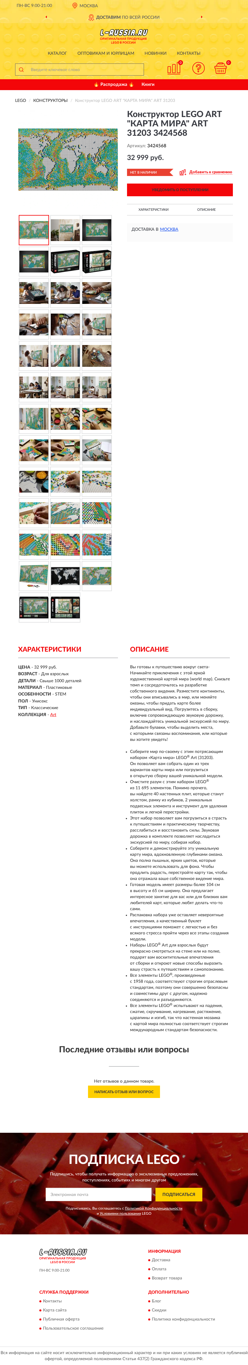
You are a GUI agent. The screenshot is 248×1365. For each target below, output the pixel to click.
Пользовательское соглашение (73, 1328)
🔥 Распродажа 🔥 (113, 84)
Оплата (159, 1269)
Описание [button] (206, 209)
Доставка (161, 1260)
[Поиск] (21, 70)
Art (53, 715)
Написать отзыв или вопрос (124, 1092)
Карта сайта (55, 1310)
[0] (220, 68)
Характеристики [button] (153, 209)
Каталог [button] (57, 53)
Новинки (156, 53)
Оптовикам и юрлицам (105, 53)
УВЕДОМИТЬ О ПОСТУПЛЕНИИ (180, 190)
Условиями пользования (120, 1213)
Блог (156, 1301)
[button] (198, 68)
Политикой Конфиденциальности (153, 1208)
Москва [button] (169, 229)
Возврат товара (167, 1278)
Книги (148, 84)
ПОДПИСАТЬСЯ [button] (178, 1195)
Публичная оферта (61, 1319)
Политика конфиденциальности (183, 1319)
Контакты (189, 53)
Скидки (159, 1310)
